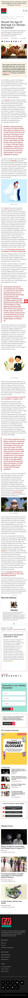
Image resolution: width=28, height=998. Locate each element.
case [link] (6, 208)
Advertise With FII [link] (6, 954)
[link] (26, 301)
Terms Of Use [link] (4, 969)
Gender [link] (12, 16)
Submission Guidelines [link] (7, 947)
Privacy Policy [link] (4, 971)
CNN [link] (16, 57)
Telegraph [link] (16, 513)
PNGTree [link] (16, 377)
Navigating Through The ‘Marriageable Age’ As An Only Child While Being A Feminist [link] (12, 573)
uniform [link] (19, 459)
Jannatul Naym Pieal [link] (17, 781)
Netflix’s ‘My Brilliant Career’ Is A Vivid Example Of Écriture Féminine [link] (19, 778)
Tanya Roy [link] (5, 38)
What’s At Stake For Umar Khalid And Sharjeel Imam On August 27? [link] (19, 771)
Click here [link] (17, 5)
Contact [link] (3, 945)
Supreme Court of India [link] (19, 629)
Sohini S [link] (14, 773)
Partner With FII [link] (5, 957)
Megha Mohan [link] (7, 905)
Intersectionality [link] (5, 16)
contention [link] (13, 160)
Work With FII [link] (5, 959)
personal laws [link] (12, 315)
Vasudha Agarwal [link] (16, 797)
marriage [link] (9, 629)
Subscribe (6, 709)
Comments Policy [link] (6, 966)
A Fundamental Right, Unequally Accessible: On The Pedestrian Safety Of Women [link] (18, 793)
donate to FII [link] (6, 73)
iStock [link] (15, 204)
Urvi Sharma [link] (15, 787)
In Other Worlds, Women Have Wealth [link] (11, 902)
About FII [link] (3, 943)
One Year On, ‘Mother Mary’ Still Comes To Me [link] (18, 785)
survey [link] (7, 100)
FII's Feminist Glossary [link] (10, 730)
